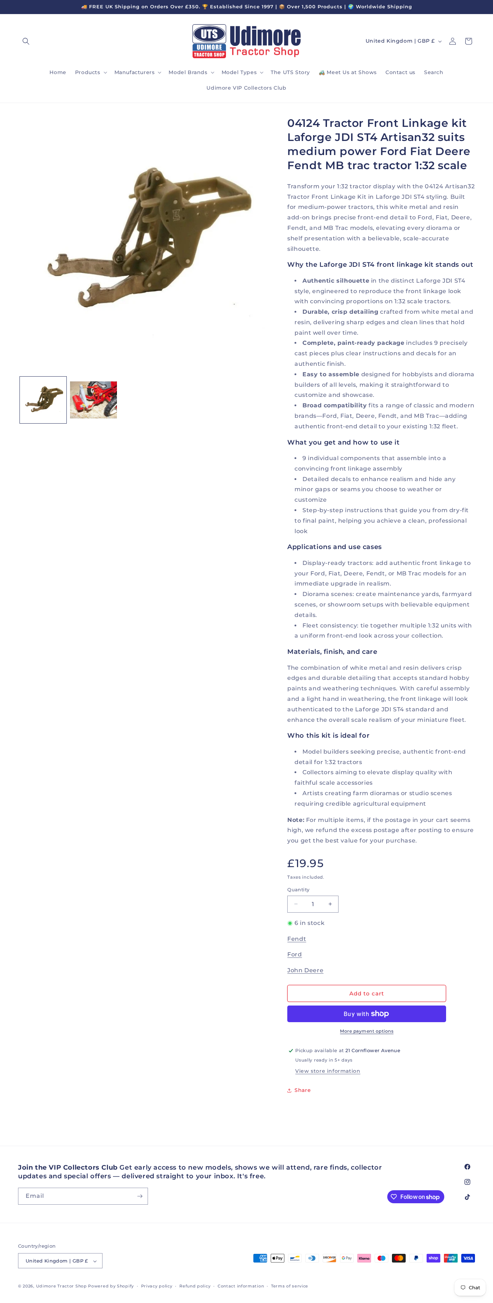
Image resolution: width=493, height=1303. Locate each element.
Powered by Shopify (111, 1286)
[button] (26, 41)
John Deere (305, 970)
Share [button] (303, 1090)
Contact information (241, 1286)
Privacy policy (157, 1286)
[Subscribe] (140, 1196)
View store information (327, 1071)
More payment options (366, 1031)
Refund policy (194, 1286)
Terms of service (289, 1286)
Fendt (296, 938)
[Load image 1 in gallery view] (43, 400)
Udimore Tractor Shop (61, 1286)
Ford (294, 954)
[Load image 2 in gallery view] (93, 400)
